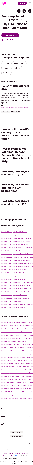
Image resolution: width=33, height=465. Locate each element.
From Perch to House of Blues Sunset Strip (14, 341)
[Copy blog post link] (30, 11)
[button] (30, 3)
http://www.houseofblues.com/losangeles (14, 107)
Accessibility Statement (21, 453)
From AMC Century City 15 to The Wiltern (14, 279)
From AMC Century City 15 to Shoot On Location (16, 238)
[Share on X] (19, 11)
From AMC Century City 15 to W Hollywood (14, 273)
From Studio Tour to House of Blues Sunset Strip (16, 354)
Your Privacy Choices (9, 456)
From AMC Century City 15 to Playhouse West (15, 298)
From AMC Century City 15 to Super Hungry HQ (15, 260)
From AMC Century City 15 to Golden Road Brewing (17, 292)
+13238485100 (10, 104)
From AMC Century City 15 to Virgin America (14, 251)
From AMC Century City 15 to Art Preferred (14, 270)
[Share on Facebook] (24, 11)
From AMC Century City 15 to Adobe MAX (13, 307)
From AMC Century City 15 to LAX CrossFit (14, 232)
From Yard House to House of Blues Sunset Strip (16, 389)
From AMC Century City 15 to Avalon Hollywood (16, 241)
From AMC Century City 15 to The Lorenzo (14, 295)
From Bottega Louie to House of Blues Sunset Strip (17, 367)
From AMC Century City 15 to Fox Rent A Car (15, 244)
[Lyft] (4, 3)
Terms (5, 453)
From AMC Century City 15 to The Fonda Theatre (16, 285)
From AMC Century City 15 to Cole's (12, 301)
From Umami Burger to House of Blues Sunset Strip (17, 370)
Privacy (11, 453)
